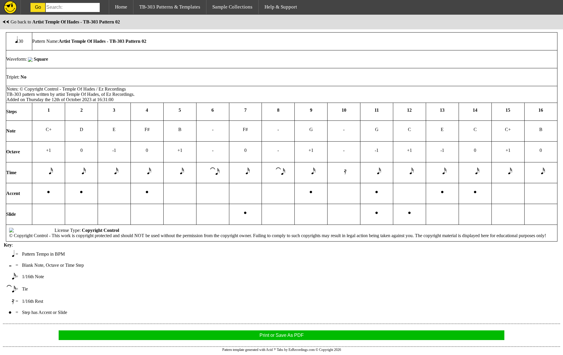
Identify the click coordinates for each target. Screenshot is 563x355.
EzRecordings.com (302, 350)
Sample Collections (232, 7)
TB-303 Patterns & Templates (169, 7)
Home (121, 7)
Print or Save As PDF (282, 335)
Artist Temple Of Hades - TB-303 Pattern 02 (76, 21)
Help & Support (280, 7)
